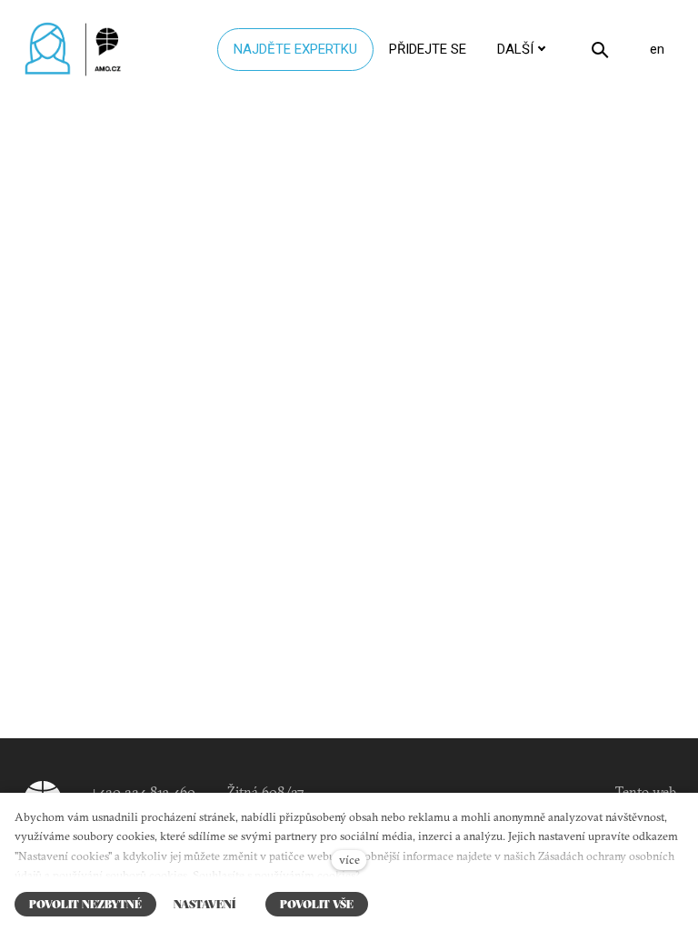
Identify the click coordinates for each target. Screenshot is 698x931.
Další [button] (515, 49)
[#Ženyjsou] (77, 49)
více (349, 859)
